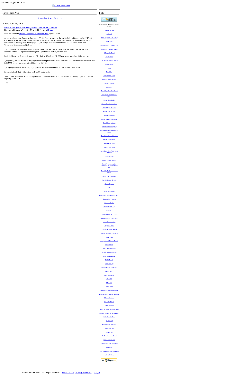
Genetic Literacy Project (109, 79)
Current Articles (45, 18)
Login (97, 372)
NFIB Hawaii (109, 271)
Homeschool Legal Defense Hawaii (109, 195)
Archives (57, 18)
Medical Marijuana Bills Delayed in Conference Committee (30, 27)
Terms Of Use (68, 372)
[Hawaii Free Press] (61, 5)
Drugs (50, 30)
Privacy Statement (84, 372)
